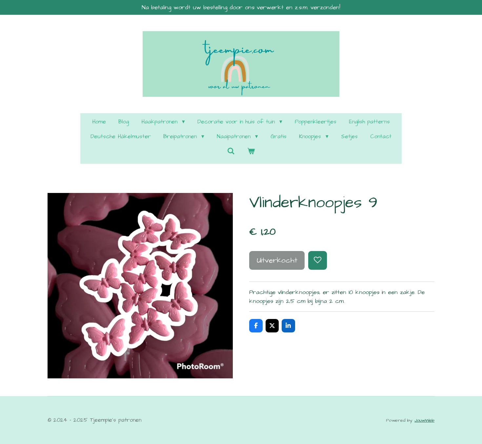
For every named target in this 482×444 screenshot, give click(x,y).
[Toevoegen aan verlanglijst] (317, 260)
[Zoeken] (230, 151)
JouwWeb (424, 420)
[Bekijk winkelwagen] (251, 152)
